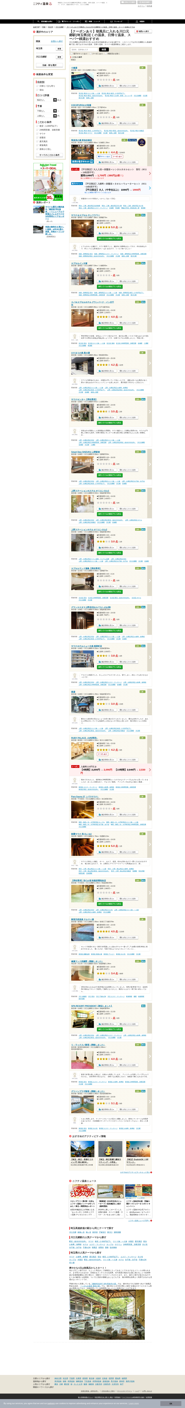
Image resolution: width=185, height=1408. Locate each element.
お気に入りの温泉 (128, 2)
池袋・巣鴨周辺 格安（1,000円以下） (131, 293)
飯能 (85, 1384)
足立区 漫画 (111, 343)
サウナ (91, 1241)
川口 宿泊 (91, 996)
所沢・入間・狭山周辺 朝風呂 (121, 871)
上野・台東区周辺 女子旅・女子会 (133, 481)
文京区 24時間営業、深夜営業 (98, 598)
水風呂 (131, 1241)
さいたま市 (78, 1384)
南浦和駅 (141, 996)
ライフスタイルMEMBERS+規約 (133, 1397)
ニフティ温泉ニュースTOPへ (139, 1221)
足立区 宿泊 (83, 343)
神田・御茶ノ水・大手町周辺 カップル (92, 822)
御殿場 (91, 1384)
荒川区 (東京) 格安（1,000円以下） (113, 93)
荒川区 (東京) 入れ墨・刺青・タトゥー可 (118, 96)
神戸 (121, 1384)
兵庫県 (78, 1378)
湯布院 (121, 1381)
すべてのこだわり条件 (49, 155)
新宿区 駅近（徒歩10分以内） (89, 789)
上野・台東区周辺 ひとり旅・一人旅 (91, 388)
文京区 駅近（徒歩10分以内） (120, 598)
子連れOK (87, 1247)
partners (51, 1403)
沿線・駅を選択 (49, 65)
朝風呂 (94, 1247)
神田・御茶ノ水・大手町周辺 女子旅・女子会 (94, 824)
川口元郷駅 (137, 96)
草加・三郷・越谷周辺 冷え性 (133, 206)
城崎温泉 (79, 1381)
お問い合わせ (147, 1391)
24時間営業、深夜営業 (132, 1244)
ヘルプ (137, 1391)
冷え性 (144, 1244)
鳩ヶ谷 (88, 1232)
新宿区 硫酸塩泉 (84, 954)
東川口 (110, 1232)
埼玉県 (65, 1378)
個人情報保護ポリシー (85, 1397)
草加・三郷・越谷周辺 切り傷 (112, 206)
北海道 (104, 1378)
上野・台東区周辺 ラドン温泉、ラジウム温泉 (94, 559)
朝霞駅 (135, 871)
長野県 (111, 1378)
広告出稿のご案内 (108, 1391)
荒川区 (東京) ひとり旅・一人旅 (89, 93)
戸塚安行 (102, 1232)
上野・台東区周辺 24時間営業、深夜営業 (92, 442)
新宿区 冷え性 (120, 954)
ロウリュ (118, 1244)
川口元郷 (72, 1232)
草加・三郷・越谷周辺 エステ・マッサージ (93, 208)
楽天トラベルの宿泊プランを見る (109, 238)
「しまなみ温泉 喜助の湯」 (90, 1286)
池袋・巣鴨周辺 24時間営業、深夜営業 (133, 254)
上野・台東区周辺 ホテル (133, 520)
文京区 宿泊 (83, 598)
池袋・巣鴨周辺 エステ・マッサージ (106, 254)
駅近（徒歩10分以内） (78, 1241)
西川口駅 (82, 98)
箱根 (64, 1381)
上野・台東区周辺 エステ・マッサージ (109, 682)
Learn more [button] (134, 1403)
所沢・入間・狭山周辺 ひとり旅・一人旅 (92, 869)
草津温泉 (58, 1381)
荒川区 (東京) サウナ (85, 133)
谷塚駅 (111, 208)
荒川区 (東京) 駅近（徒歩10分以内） (91, 96)
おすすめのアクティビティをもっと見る (135, 1172)
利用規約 (118, 1397)
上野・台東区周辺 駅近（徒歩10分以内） (121, 390)
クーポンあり (97, 54)
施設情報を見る (107, 86)
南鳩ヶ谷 (81, 1232)
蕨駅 (135, 996)
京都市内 (106, 1384)
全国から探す (57, 41)
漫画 (106, 1247)
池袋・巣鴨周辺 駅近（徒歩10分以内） (92, 256)
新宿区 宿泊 (83, 1082)
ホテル (85, 1244)
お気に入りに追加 (129, 86)
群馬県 (85, 1378)
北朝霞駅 (89, 873)
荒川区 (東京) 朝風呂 (137, 131)
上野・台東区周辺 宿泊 (86, 440)
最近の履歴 (144, 2)
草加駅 (117, 208)
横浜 (56, 1384)
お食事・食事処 (75, 1244)
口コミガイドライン (124, 1391)
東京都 (91, 1378)
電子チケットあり (80, 54)
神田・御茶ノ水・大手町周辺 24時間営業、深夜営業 (128, 824)
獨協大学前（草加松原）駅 (130, 208)
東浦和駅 (129, 996)
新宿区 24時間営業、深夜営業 (126, 787)
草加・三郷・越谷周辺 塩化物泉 (89, 206)
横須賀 (66, 1384)
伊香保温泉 (96, 1381)
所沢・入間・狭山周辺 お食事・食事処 (121, 869)
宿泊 (145, 1241)
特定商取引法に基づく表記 (104, 1397)
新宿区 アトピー (109, 954)
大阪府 (98, 1378)
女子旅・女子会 (75, 1247)
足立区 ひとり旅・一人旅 (96, 343)
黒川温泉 (114, 1381)
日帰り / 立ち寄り (47, 86)
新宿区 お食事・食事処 (106, 787)
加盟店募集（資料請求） (90, 1391)
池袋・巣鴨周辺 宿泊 (86, 254)
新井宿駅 (82, 999)
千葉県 (72, 1378)
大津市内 (115, 1384)
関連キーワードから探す (43, 1387)
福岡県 (124, 1378)
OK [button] (171, 1403)
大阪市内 (98, 1384)
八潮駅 (146, 343)
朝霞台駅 (82, 873)
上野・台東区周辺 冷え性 (104, 910)
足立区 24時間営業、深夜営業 (126, 343)
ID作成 (149, 6)
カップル (110, 1244)
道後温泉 (106, 1381)
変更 (59, 49)
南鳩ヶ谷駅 (90, 98)
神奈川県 (58, 1378)
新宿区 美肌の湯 (96, 954)
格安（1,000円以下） (103, 1241)
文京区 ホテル (136, 598)
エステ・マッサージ (97, 1244)
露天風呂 (138, 1241)
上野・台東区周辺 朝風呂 (87, 522)
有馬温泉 (71, 1381)
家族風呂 (44, 145)
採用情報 (149, 1397)
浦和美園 (117, 1232)
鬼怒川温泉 (130, 1381)
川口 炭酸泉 (83, 996)
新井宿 (95, 1232)
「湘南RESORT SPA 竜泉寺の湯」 (104, 1284)
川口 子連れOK (101, 996)
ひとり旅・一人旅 (120, 1241)
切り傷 (72, 1263)
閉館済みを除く (114, 54)
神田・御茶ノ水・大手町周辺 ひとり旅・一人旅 (122, 822)
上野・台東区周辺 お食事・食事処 (116, 388)
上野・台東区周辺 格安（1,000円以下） (92, 390)
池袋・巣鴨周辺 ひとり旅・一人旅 (105, 293)
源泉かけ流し (46, 149)
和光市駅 (142, 871)
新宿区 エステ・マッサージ (88, 787)
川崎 (61, 1384)
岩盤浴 (101, 1247)
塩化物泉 (113, 1247)
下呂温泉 (87, 1381)
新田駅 (143, 208)
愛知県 (117, 1378)
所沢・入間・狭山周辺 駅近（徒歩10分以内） (94, 871)
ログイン (141, 6)
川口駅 (145, 96)
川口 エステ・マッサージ (116, 996)
